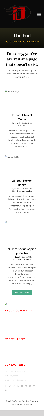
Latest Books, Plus (16, 345)
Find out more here (19, 330)
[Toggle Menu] (39, 15)
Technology (27, 259)
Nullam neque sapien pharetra (22, 232)
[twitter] (10, 386)
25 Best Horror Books (22, 165)
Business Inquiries (16, 353)
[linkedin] (18, 386)
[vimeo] (26, 386)
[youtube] (22, 386)
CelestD (17, 123)
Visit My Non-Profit (16, 357)
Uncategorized (27, 191)
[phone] (6, 390)
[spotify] (30, 386)
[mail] (34, 386)
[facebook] (6, 386)
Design (19, 259)
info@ (11, 380)
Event (24, 125)
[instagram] (14, 386)
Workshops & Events (17, 349)
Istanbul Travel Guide (22, 100)
